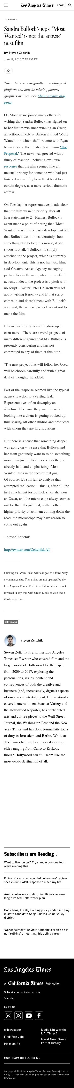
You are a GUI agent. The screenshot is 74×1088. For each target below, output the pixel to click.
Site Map (9, 998)
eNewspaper (12, 1029)
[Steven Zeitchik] (10, 640)
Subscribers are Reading (29, 854)
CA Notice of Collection (23, 1075)
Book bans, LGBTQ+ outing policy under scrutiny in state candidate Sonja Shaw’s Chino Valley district (36, 914)
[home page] (37, 5)
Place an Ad (12, 1044)
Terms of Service (51, 1071)
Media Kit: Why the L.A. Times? (54, 1031)
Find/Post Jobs (14, 1036)
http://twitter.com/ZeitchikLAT (27, 549)
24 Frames (11, 20)
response (10, 166)
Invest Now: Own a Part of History (53, 1041)
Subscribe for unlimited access (22, 992)
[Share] (8, 71)
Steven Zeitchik (19, 52)
